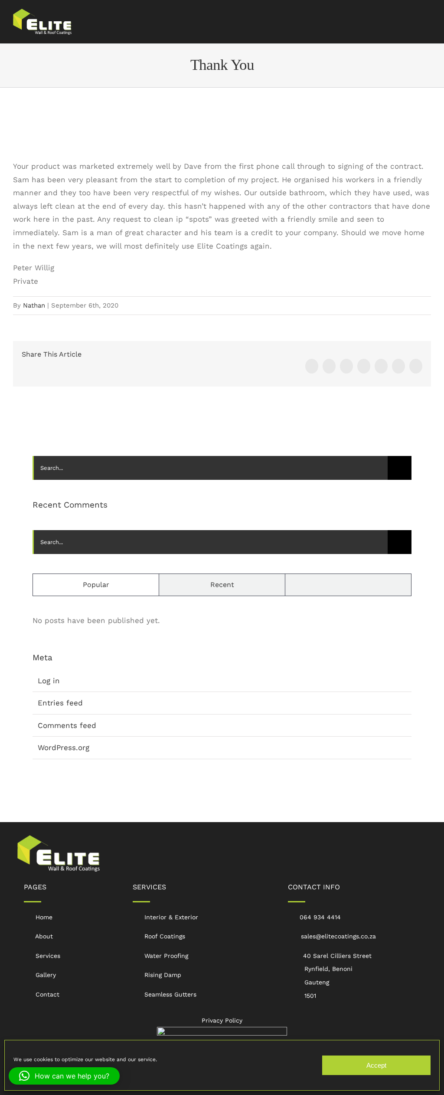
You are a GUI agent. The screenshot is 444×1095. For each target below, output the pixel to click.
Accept (376, 1065)
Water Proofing (166, 955)
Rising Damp (162, 974)
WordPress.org (63, 747)
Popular (96, 584)
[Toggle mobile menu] (427, 19)
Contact (47, 994)
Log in (49, 680)
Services (48, 955)
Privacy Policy (222, 1020)
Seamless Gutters (170, 994)
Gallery (46, 974)
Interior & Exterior (171, 917)
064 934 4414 (320, 917)
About (44, 936)
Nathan (34, 305)
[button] (64, 1076)
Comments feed (67, 725)
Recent (222, 584)
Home (44, 917)
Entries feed (60, 702)
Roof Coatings (164, 936)
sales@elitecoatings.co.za (338, 936)
